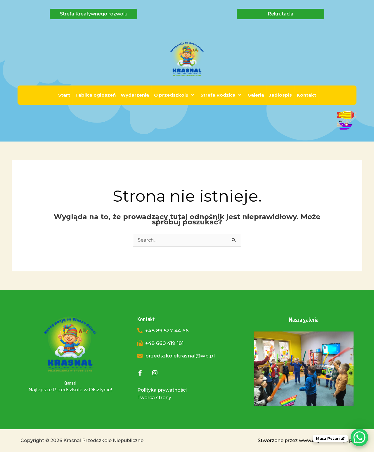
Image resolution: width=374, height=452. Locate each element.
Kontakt (306, 95)
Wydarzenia (135, 95)
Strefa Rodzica (218, 95)
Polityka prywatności (162, 390)
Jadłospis (280, 95)
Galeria (255, 95)
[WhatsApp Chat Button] (359, 437)
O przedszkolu (171, 95)
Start (64, 95)
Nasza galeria (303, 319)
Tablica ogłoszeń (95, 95)
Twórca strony (154, 397)
